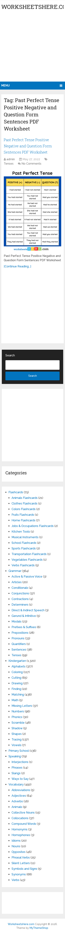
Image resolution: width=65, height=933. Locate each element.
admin (10, 159)
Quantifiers (19, 644)
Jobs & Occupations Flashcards (33, 526)
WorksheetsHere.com (21, 924)
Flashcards (15, 492)
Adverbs (17, 801)
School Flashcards (24, 543)
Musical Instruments (25, 537)
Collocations (20, 818)
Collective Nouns (23, 812)
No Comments (31, 163)
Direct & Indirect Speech (28, 610)
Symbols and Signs (24, 868)
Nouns (16, 846)
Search (10, 355)
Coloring (17, 672)
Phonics (17, 717)
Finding (16, 689)
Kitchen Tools (21, 531)
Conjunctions (20, 593)
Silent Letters (21, 863)
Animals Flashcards (25, 498)
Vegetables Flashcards (27, 559)
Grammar (14, 571)
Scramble (18, 722)
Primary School (18, 750)
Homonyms (19, 829)
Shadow (17, 728)
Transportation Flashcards (29, 554)
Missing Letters (22, 705)
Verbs (15, 880)
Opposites (18, 852)
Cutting (16, 677)
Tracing (16, 739)
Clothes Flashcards (24, 503)
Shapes (17, 734)
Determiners (20, 604)
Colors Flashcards (24, 509)
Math (15, 700)
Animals (17, 807)
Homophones (21, 835)
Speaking (14, 756)
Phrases (17, 767)
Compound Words (24, 824)
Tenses (9, 163)
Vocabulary (16, 784)
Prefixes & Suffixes (24, 627)
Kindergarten (17, 661)
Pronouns (18, 638)
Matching (18, 694)
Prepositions (20, 632)
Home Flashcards (23, 520)
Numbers (18, 711)
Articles (17, 582)
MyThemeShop (39, 927)
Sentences (19, 649)
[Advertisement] (32, 47)
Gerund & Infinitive (24, 616)
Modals (16, 621)
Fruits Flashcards (23, 514)
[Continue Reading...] (17, 266)
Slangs (16, 773)
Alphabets (18, 666)
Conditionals (20, 587)
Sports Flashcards (24, 548)
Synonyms (19, 874)
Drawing (17, 683)
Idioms (16, 840)
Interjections (20, 762)
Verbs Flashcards (23, 565)
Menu (5, 85)
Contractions (20, 599)
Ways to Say (20, 779)
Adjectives (19, 795)
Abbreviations (21, 790)
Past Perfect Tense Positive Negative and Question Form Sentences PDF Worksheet (28, 145)
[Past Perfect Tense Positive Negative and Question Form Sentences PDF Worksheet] (32, 210)
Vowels (16, 745)
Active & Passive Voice (27, 576)
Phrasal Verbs (21, 857)
